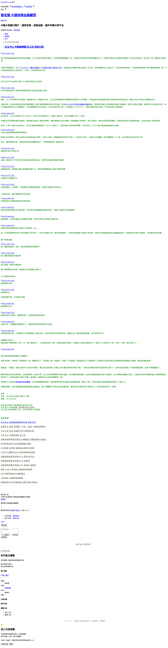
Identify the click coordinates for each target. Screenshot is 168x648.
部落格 (7, 36)
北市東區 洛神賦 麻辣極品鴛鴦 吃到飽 (17, 448)
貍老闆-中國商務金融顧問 (18, 15)
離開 (11, 644)
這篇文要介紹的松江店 (52, 68)
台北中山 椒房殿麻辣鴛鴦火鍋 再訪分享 (18, 422)
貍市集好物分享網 (26, 407)
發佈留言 (4, 537)
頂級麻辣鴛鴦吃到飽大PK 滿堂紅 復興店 (18, 465)
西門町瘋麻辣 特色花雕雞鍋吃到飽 (16, 444)
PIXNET (69, 621)
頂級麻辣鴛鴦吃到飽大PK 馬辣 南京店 (17, 457)
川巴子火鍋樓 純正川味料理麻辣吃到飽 (18, 452)
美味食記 (16, 516)
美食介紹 (16, 518)
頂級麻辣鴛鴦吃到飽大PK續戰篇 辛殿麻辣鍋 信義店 (23, 439)
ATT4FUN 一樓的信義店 (30, 68)
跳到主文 (4, 20)
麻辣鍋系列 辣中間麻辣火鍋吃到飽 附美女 (19, 482)
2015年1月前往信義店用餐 (78, 104)
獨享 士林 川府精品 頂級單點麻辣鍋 (16, 469)
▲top (2, 521)
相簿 (6, 34)
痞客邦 (13, 510)
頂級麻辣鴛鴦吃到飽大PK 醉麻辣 (15, 461)
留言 (17, 510)
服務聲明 (102, 621)
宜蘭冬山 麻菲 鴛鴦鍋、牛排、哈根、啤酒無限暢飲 (23, 427)
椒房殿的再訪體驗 (23, 382)
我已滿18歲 (5, 644)
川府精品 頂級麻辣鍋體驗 (12, 478)
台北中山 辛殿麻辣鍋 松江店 (13, 435)
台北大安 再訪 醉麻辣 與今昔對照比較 (17, 431)
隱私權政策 (95, 621)
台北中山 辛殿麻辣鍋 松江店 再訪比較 (24, 47)
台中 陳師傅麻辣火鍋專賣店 (13, 474)
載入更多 (4, 525)
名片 (6, 38)
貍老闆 (3, 499)
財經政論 (17, 30)
